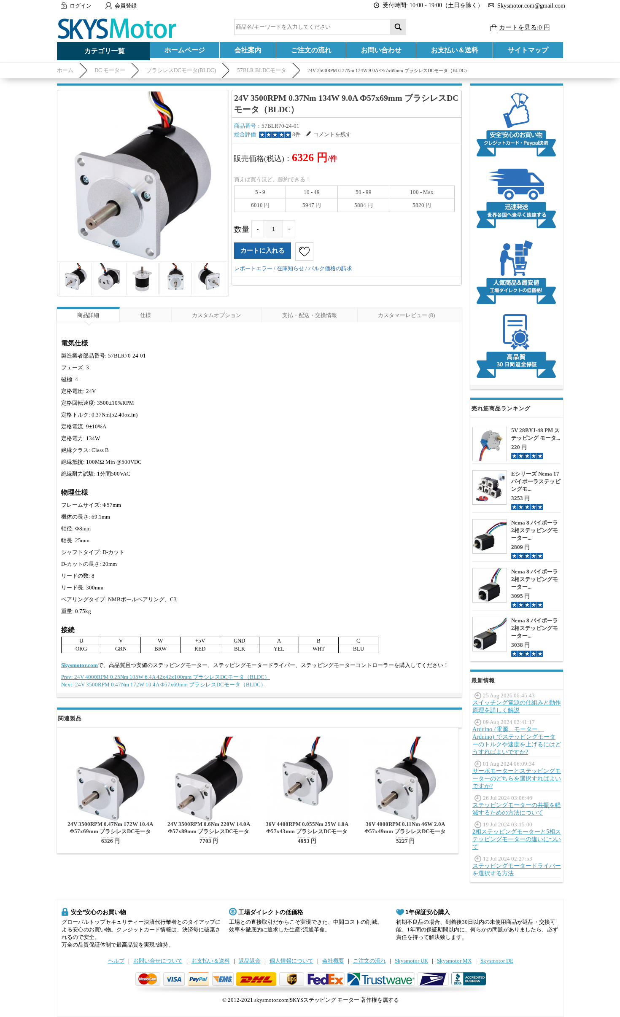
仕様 (145, 315)
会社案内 (248, 50)
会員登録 (126, 6)
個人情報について (291, 961)
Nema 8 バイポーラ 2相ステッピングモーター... (534, 530)
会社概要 (333, 961)
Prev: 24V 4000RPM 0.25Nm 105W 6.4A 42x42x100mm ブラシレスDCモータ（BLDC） (165, 677)
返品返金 (250, 961)
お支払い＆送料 (454, 50)
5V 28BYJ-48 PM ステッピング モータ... (535, 434)
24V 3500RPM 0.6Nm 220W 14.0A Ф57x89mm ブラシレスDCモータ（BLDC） (208, 831)
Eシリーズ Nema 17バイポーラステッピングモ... (536, 481)
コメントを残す (332, 134)
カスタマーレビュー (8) (406, 315)
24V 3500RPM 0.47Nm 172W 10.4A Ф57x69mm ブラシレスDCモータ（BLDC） (110, 831)
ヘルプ (116, 961)
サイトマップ (528, 50)
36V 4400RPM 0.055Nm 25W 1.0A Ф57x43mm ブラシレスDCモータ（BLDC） (307, 831)
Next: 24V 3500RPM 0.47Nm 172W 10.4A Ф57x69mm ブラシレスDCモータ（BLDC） (163, 684)
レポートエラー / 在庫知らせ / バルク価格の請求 (293, 268)
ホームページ (184, 50)
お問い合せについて (158, 961)
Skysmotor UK (411, 961)
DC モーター (109, 70)
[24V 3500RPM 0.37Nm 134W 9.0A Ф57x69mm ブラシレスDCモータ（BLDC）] (143, 175)
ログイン (81, 6)
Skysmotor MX (454, 961)
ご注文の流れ (311, 50)
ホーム (65, 70)
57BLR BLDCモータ (261, 70)
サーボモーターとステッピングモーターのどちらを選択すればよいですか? (516, 778)
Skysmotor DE (496, 961)
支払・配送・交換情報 (309, 315)
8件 (296, 134)
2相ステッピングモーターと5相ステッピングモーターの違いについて (516, 839)
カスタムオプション (216, 315)
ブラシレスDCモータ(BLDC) (181, 70)
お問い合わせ (381, 50)
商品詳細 (88, 315)
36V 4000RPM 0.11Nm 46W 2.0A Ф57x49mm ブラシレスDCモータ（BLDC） (405, 831)
